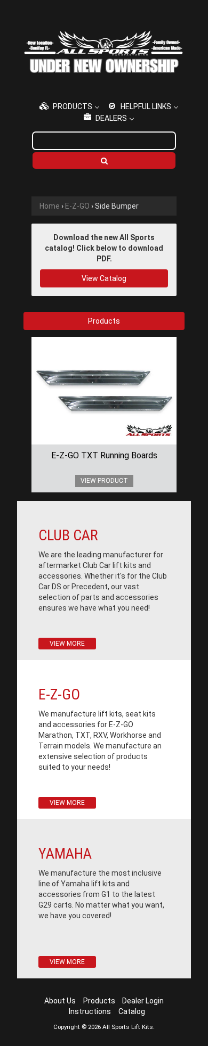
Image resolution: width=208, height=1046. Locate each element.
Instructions (90, 1011)
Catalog (131, 1011)
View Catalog (104, 278)
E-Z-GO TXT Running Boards (104, 455)
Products (99, 1000)
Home (49, 206)
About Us (60, 1000)
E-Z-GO (77, 206)
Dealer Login (143, 1000)
